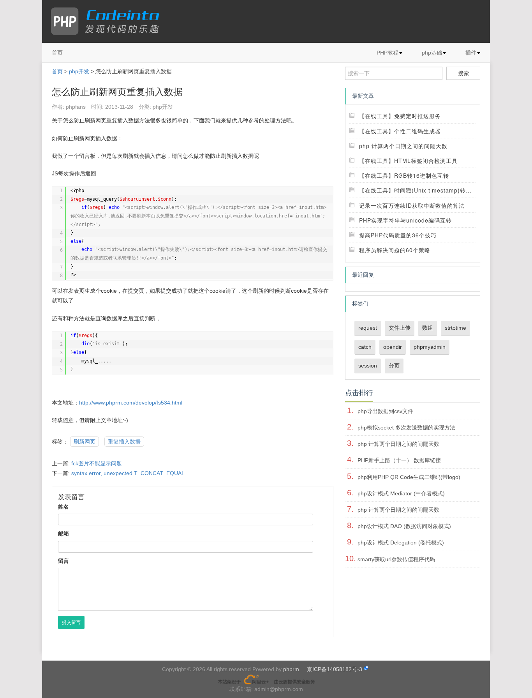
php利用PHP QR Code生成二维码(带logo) (409, 477)
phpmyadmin (430, 347)
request (367, 328)
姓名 (63, 507)
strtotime (455, 328)
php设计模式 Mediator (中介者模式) (401, 493)
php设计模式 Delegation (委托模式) (401, 542)
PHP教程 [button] (387, 52)
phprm (291, 669)
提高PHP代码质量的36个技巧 (398, 235)
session (367, 365)
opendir (392, 347)
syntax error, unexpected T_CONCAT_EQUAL (128, 473)
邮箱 (63, 533)
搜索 (463, 73)
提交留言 (71, 622)
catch (365, 347)
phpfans (76, 107)
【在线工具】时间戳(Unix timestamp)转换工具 (421, 190)
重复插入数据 (124, 441)
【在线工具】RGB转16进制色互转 (404, 175)
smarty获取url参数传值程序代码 (396, 559)
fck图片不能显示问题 (96, 463)
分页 (394, 365)
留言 (63, 561)
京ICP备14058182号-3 (334, 669)
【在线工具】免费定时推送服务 (400, 116)
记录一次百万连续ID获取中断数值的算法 (412, 205)
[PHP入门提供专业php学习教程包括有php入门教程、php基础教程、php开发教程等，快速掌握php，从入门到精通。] (109, 21)
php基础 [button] (432, 52)
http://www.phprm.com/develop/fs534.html (130, 402)
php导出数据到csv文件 (385, 411)
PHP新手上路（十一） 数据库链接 (399, 460)
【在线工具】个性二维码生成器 (400, 131)
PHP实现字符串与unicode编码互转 (405, 220)
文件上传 (399, 328)
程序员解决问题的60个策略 (394, 250)
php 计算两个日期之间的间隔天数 (403, 146)
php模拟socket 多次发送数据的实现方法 (406, 427)
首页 (57, 52)
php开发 (79, 71)
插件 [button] (470, 52)
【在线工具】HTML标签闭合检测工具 (408, 160)
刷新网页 (84, 441)
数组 (427, 328)
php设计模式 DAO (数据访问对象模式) (404, 526)
